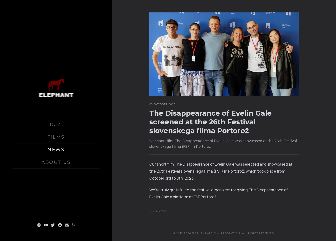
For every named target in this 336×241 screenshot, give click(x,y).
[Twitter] (53, 225)
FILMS (55, 137)
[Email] (67, 225)
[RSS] (73, 225)
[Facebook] (60, 225)
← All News (158, 211)
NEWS (56, 149)
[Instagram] (39, 225)
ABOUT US (55, 162)
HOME (56, 124)
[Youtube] (46, 225)
